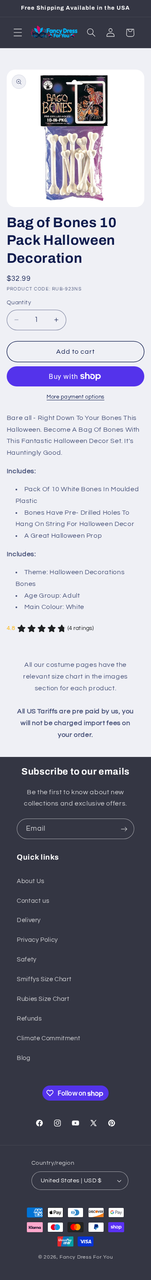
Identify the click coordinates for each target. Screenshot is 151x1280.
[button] (17, 32)
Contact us (33, 901)
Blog (24, 1058)
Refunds (29, 1019)
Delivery (29, 920)
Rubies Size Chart (43, 999)
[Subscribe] (124, 829)
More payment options (75, 397)
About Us (30, 881)
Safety (26, 959)
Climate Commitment (48, 1038)
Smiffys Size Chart (44, 979)
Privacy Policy (37, 940)
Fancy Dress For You (86, 1257)
